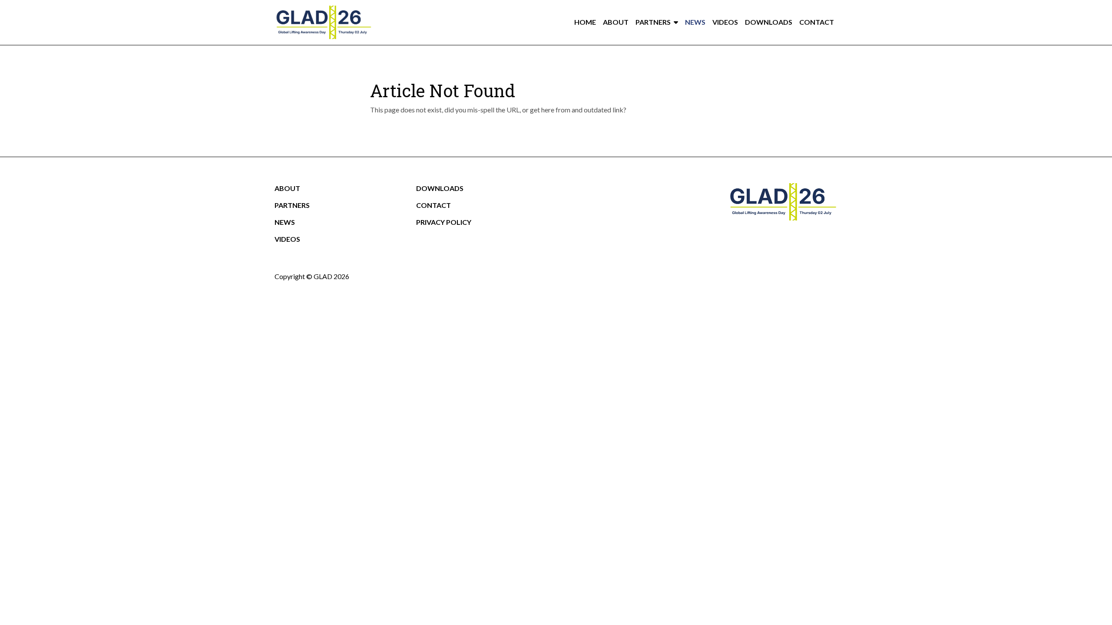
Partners (653, 22)
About (616, 22)
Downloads (768, 22)
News (695, 22)
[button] (678, 22)
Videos (725, 22)
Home (585, 22)
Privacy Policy (443, 222)
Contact (816, 22)
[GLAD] (323, 22)
